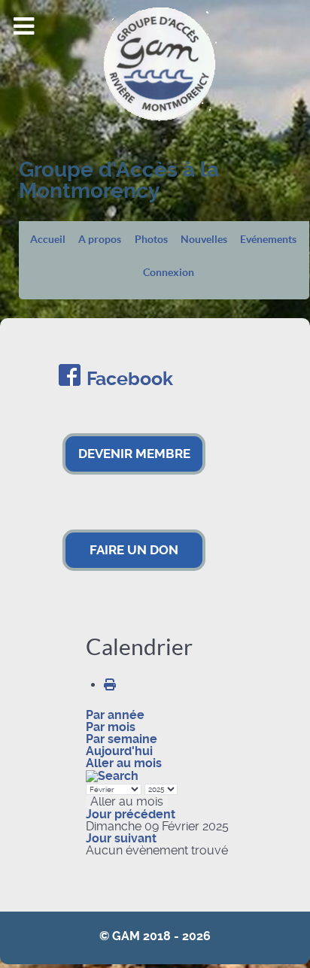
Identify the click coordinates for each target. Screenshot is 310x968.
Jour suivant (121, 838)
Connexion (168, 273)
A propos (99, 240)
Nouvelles (204, 240)
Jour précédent (130, 814)
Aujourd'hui (119, 751)
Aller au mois (124, 763)
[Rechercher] (112, 775)
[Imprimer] (110, 685)
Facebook (130, 379)
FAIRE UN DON (134, 549)
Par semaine (121, 739)
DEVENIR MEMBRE (134, 453)
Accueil (47, 240)
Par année (115, 715)
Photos (151, 240)
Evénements (268, 240)
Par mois (110, 727)
